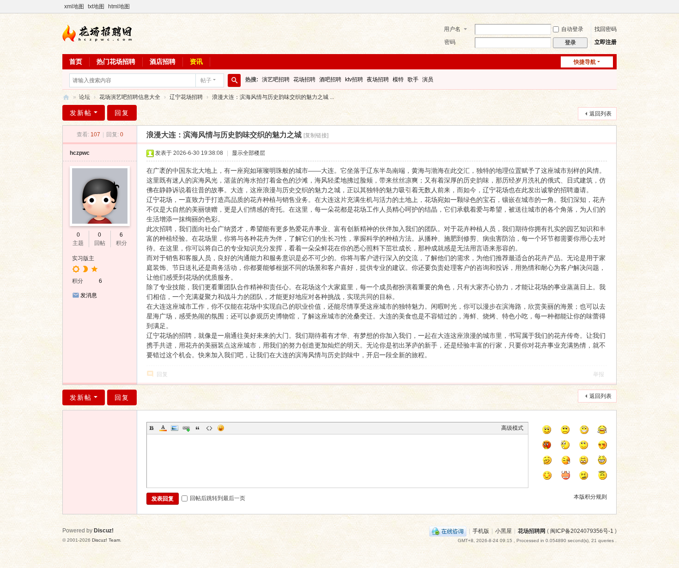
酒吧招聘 (330, 79)
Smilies (220, 428)
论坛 (84, 97)
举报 (598, 374)
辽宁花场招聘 (186, 97)
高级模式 (512, 428)
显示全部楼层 (248, 153)
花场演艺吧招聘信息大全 (129, 97)
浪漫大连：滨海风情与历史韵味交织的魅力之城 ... (273, 97)
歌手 (412, 79)
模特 (398, 79)
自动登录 (572, 29)
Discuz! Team (106, 540)
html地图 (119, 6)
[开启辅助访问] (614, 6)
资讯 (196, 61)
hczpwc (80, 153)
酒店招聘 (163, 61)
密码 (449, 42)
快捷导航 (585, 62)
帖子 (206, 80)
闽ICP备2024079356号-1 (581, 531)
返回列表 (600, 113)
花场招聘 (304, 79)
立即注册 (605, 42)
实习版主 (83, 258)
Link (186, 428)
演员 (427, 79)
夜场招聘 (378, 79)
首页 (75, 61)
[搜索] (234, 80)
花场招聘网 (66, 97)
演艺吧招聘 (276, 79)
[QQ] (448, 531)
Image (174, 428)
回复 (122, 112)
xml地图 (74, 6)
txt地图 (96, 6)
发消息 (88, 295)
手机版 (481, 531)
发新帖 (81, 112)
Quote (197, 428)
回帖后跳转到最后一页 (217, 498)
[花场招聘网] (97, 33)
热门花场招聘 (116, 61)
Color (163, 428)
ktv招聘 (354, 79)
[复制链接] (315, 135)
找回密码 (605, 29)
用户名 (452, 29)
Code (209, 428)
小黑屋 (503, 531)
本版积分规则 (590, 497)
